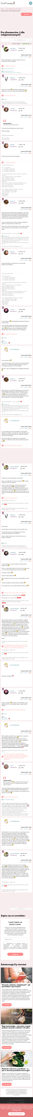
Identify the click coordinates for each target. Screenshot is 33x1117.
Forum (2, 9)
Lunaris (12, 309)
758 (17, 40)
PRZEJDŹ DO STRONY (16, 1114)
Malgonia (12, 78)
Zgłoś (30, 56)
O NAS (11, 1100)
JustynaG (12, 48)
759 (20, 40)
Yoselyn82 (13, 552)
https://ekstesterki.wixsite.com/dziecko (11, 72)
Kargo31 (12, 144)
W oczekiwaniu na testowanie (13, 9)
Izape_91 (12, 201)
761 (25, 40)
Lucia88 (12, 108)
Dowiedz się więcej (16, 1110)
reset (11, 765)
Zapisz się (15, 954)
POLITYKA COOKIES (11, 1102)
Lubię (25, 56)
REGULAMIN (21, 1102)
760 (22, 40)
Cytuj (21, 56)
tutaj (4, 949)
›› (30, 40)
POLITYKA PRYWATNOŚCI (19, 1100)
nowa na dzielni (14, 466)
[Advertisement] (16, 23)
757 (15, 40)
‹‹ (10, 40)
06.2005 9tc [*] (5, 343)
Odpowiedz (26, 14)
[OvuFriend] (8, 4)
